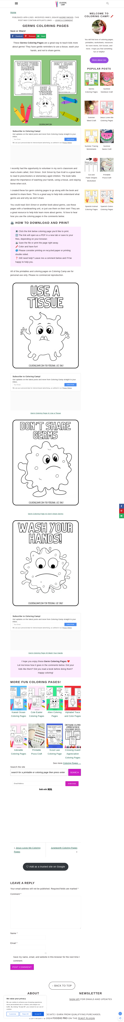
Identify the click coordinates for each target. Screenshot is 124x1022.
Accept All (38, 1014)
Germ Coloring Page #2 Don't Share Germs (45, 514)
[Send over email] (121, 515)
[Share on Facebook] (121, 506)
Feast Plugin (86, 1018)
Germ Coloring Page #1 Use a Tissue (46, 413)
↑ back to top (62, 985)
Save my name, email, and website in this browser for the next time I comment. (46, 959)
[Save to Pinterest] (121, 511)
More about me (99, 60)
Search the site (17, 767)
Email (13, 943)
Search (74, 772)
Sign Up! (74, 999)
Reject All (25, 1014)
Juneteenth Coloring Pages (64, 848)
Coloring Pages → (72, 763)
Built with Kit (45, 789)
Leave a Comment (64, 20)
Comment (15, 894)
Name (14, 933)
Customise (12, 1014)
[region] (25, 1007)
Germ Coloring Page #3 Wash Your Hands (45, 653)
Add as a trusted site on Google (47, 866)
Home (13, 12)
